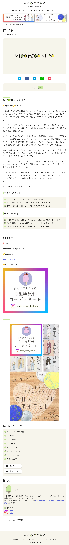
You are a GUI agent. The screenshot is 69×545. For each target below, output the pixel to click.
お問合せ (24, 539)
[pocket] (49, 78)
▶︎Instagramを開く (10, 259)
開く (40, 87)
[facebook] (27, 78)
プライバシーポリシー (50, 539)
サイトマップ (35, 539)
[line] (42, 78)
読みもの (15, 539)
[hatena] (34, 78)
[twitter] (19, 78)
